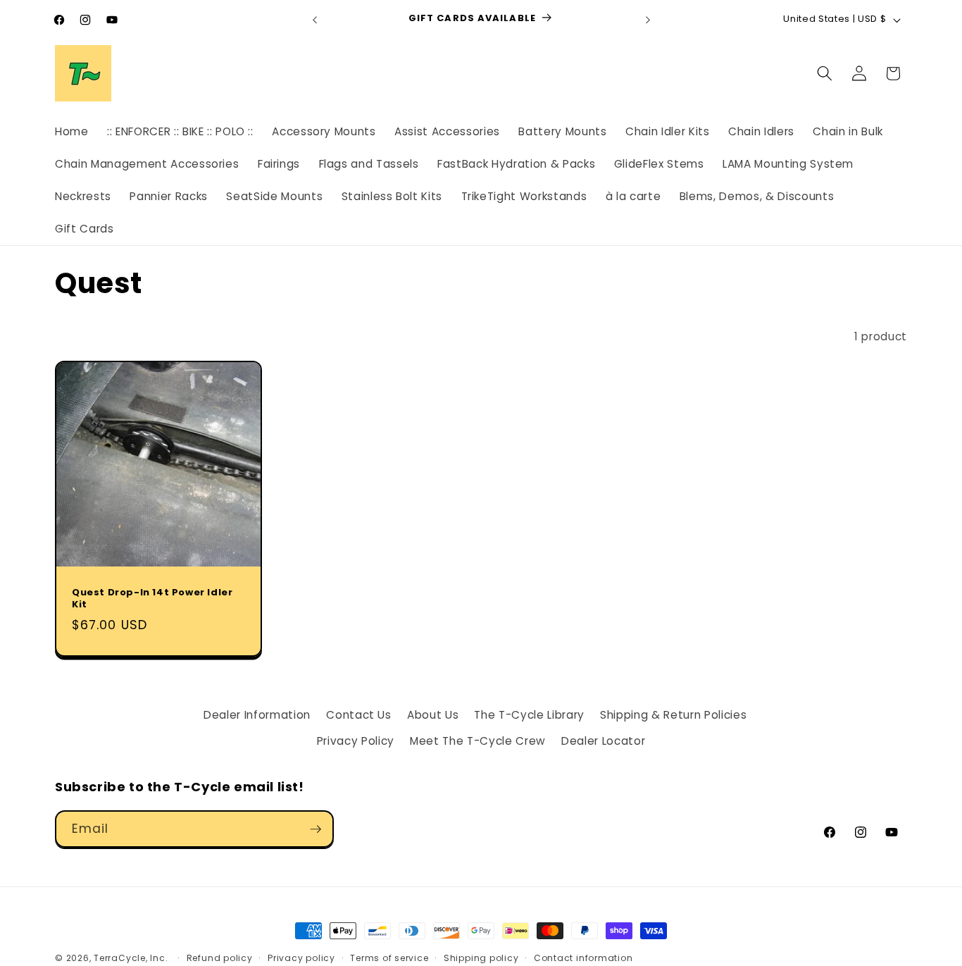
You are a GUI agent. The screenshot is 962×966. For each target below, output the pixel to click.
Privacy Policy (355, 740)
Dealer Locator (603, 740)
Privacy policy (301, 958)
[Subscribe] (315, 829)
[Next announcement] (647, 20)
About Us (432, 714)
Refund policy (220, 958)
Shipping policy (481, 958)
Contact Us (359, 714)
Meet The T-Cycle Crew (478, 740)
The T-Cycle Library (529, 714)
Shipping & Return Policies (673, 714)
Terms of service (389, 958)
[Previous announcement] (314, 20)
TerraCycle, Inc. (131, 958)
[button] (825, 73)
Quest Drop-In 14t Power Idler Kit (152, 599)
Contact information (583, 958)
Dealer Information (257, 714)
